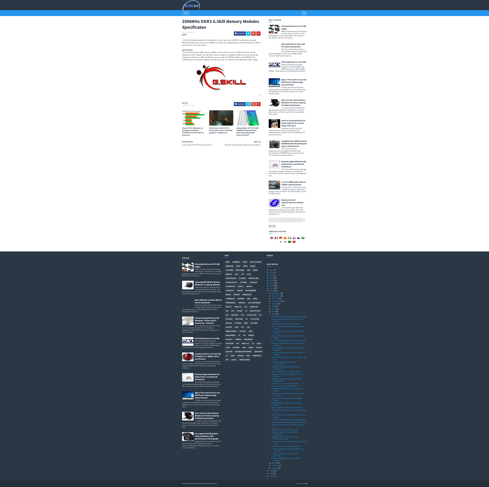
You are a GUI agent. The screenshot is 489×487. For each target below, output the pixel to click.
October (275, 298)
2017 (272, 272)
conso (250, 347)
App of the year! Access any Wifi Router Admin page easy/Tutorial (294, 82)
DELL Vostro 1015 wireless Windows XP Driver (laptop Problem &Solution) (293, 102)
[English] (272, 239)
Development (231, 335)
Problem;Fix (246, 294)
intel (249, 274)
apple (255, 299)
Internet (236, 347)
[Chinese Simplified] (295, 242)
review (228, 294)
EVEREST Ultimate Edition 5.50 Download (286, 407)
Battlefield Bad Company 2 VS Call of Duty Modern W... (287, 404)
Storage (238, 323)
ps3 (237, 343)
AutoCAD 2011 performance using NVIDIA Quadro (286, 399)
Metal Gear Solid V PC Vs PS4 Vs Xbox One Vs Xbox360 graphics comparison (220, 130)
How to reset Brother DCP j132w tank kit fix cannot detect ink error (293, 123)
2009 (272, 471)
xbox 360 (229, 323)
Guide (228, 347)
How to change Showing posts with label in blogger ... (287, 337)
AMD (248, 270)
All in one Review (254, 303)
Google (228, 307)
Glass (259, 343)
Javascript (258, 351)
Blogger (229, 351)
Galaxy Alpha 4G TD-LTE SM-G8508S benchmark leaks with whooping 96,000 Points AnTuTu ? (247, 131)
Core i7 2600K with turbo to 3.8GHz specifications (293, 183)
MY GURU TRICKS (231, 282)
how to (240, 286)
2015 (272, 278)
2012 (272, 285)
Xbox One (234, 315)
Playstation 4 (255, 311)
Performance (231, 303)
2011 (272, 288)
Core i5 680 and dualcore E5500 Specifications (288, 340)
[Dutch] (295, 239)
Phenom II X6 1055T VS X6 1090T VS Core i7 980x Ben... (287, 320)
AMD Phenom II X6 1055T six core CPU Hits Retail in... (287, 389)
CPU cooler (254, 319)
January (275, 468)
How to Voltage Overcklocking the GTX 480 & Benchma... (288, 349)
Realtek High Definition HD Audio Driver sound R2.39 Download (293, 164)
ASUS (236, 327)
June (274, 309)
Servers (238, 339)
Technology (230, 286)
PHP (227, 360)
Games (245, 262)
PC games (242, 278)
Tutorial (243, 282)
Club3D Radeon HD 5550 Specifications (286, 324)
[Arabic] (290, 242)
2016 (272, 275)
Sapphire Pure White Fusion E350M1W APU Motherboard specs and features (294, 143)
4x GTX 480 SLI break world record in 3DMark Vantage (288, 327)
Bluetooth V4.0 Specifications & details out (292, 202)
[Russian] (299, 239)
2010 (272, 291)
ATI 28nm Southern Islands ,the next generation (284, 454)
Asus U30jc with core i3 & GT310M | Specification (284, 433)
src (260, 95)
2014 (272, 280)
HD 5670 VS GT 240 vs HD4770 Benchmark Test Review (288, 416)
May (273, 311)
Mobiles (229, 274)
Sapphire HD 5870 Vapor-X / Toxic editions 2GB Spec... (288, 358)
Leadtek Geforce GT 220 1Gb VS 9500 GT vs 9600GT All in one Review (208, 356)
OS (260, 315)
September (276, 301)
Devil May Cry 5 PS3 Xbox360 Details (284, 383)
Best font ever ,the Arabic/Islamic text (285, 446)
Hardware (185, 105)
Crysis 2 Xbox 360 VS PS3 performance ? (286, 371)
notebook (229, 343)
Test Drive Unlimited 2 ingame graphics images (289, 316)
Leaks (232, 356)
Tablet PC (238, 307)
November (276, 296)
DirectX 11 (245, 343)
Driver (252, 266)
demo (246, 323)
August (275, 303)
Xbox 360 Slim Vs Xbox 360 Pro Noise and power (293, 45)
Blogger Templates (210, 483)
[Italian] (290, 239)
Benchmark (240, 270)
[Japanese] (281, 242)
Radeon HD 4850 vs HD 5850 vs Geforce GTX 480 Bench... (287, 344)
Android (237, 294)
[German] (281, 239)
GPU (232, 311)
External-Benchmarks (243, 351)
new (248, 299)
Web (244, 347)
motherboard (250, 290)
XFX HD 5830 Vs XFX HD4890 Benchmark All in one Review (287, 394)
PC (247, 319)
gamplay (240, 356)
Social (234, 360)
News (192, 105)
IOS (244, 335)
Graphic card (253, 278)
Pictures (254, 323)
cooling (243, 331)
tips (242, 315)
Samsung (242, 303)
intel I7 (259, 347)
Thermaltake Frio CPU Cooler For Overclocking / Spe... (289, 442)
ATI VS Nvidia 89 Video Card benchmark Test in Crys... (288, 411)
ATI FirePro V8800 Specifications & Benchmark (288, 419)
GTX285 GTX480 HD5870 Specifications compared (285, 459)
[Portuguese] (303, 239)
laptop (249, 286)
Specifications (255, 262)
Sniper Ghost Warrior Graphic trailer (284, 429)
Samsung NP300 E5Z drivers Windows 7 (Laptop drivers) (207, 283)
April (274, 314)
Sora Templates (195, 483)
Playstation (251, 315)
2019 (272, 270)
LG (227, 356)
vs (239, 335)
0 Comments (191, 32)
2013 (272, 283)
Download (229, 266)
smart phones (244, 360)
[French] (277, 239)
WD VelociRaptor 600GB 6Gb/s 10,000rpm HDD (288, 422)
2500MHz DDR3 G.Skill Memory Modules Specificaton (286, 368)
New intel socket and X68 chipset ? (284, 386)
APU (227, 311)
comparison (230, 299)
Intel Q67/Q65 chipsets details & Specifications (283, 363)
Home (186, 13)
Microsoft (230, 290)
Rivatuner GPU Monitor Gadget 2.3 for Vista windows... (287, 375)
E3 (253, 343)
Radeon (251, 335)
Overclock (254, 307)
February (275, 465)
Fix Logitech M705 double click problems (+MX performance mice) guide (206, 436)
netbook (229, 319)
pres (248, 356)
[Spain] (286, 239)
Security (229, 339)
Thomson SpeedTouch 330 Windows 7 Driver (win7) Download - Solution (207, 320)
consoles (253, 282)
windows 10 (257, 356)
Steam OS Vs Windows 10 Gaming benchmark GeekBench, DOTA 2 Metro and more (193, 131)
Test (236, 274)
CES (245, 307)
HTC (242, 327)
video (238, 266)
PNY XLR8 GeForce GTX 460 (293, 62)
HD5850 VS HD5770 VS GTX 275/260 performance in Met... (284, 438)
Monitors (239, 319)
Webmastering (231, 331)
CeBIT (251, 331)
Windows (241, 299)
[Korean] (286, 242)
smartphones (231, 278)
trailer (239, 290)
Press (245, 266)
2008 (272, 473)
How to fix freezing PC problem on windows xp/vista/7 (287, 332)
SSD (227, 315)
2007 (272, 476)
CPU (242, 274)
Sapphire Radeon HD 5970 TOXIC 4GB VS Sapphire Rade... (286, 380)
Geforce (229, 327)
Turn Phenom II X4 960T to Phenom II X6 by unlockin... (287, 353)
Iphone (239, 311)
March (274, 463)
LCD (248, 327)
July (273, 306)
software (229, 270)
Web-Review (248, 339)
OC (246, 311)
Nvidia (255, 270)
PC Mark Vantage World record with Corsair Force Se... (287, 450)
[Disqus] (221, 180)
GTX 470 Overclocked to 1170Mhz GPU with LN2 (287, 426)
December (276, 293)
